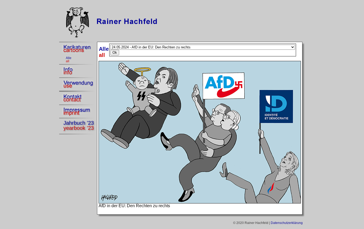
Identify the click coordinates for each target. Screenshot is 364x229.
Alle (68, 58)
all (67, 61)
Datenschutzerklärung (287, 223)
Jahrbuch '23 (78, 123)
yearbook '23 (78, 128)
